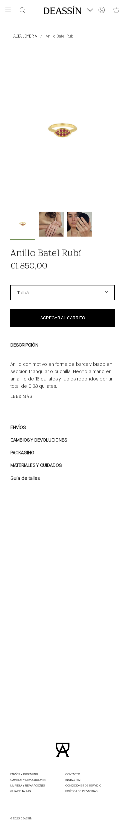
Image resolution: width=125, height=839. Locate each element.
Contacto (72, 774)
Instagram (73, 780)
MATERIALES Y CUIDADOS (36, 465)
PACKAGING (22, 453)
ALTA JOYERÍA (25, 36)
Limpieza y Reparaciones (27, 785)
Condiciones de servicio (83, 785)
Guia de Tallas (20, 791)
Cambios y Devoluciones (28, 780)
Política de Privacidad (81, 791)
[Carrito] (116, 10)
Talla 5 (23, 292)
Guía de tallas (25, 478)
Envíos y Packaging (24, 774)
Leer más (21, 396)
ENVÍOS (18, 427)
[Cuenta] (101, 10)
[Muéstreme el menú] (10, 10)
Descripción (24, 345)
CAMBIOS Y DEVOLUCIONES (38, 440)
